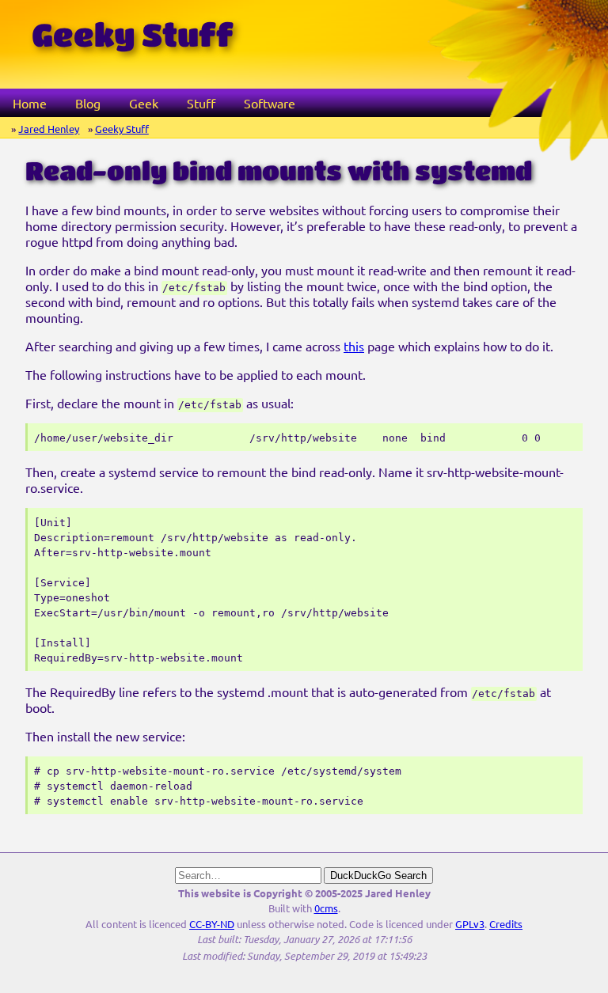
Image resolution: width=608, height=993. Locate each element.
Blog (88, 103)
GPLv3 (469, 923)
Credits (505, 923)
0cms (326, 908)
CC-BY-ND (211, 923)
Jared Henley (48, 128)
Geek (143, 103)
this (354, 346)
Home (30, 103)
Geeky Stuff (122, 128)
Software (269, 103)
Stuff (201, 103)
